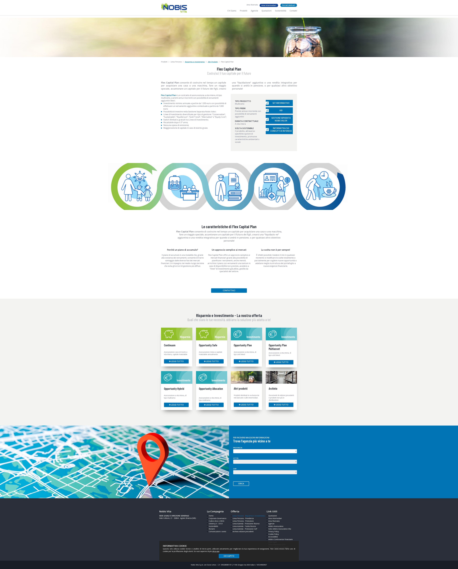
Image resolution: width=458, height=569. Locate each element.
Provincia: (237, 448)
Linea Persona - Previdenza (243, 518)
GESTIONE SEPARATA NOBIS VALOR (281, 119)
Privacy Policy (273, 531)
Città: (236, 458)
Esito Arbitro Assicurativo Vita (277, 529)
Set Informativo (281, 103)
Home (211, 516)
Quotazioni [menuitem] (266, 10)
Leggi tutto (177, 361)
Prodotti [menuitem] (243, 10)
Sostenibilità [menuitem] (280, 10)
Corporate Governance (217, 518)
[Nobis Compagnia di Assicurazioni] (174, 8)
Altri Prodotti (213, 62)
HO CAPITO (229, 556)
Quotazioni (272, 516)
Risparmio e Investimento (195, 62)
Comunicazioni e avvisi (217, 531)
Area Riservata (252, 5)
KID (281, 110)
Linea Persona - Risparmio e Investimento (248, 516)
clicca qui (215, 551)
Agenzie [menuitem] (254, 10)
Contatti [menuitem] (293, 10)
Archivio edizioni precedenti (243, 531)
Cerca (241, 483)
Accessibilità (273, 537)
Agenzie (271, 523)
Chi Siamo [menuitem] (231, 10)
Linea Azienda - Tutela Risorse (244, 526)
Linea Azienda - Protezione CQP (245, 529)
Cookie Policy (273, 534)
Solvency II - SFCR (216, 523)
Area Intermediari (268, 5)
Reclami (212, 529)
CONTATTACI (229, 290)
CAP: (235, 469)
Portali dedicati (288, 5)
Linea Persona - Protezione (243, 521)
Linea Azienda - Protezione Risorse (246, 523)
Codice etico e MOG (216, 521)
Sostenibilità (213, 526)
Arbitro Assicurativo (275, 526)
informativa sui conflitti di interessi (281, 129)
